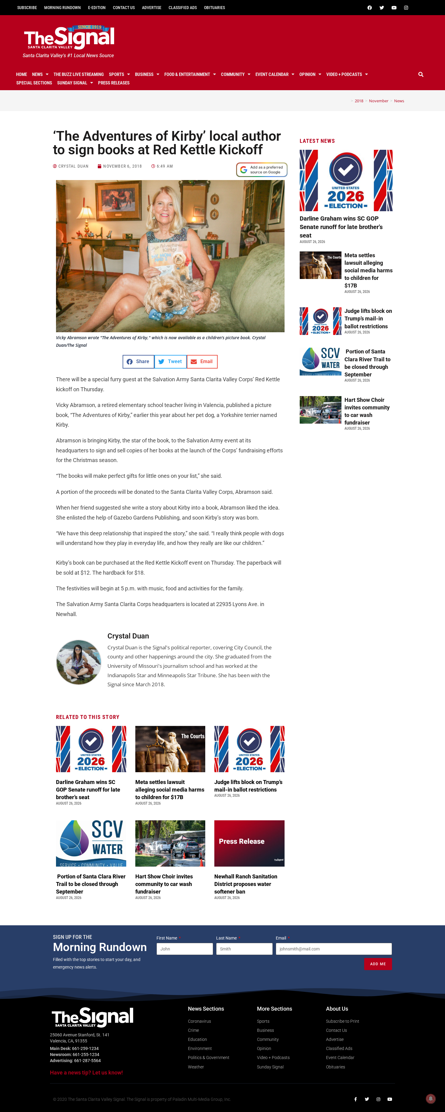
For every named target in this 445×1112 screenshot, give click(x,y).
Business (144, 74)
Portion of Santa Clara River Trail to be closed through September (91, 884)
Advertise (151, 7)
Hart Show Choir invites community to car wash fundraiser (164, 884)
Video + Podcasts (344, 74)
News (37, 74)
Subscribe (27, 7)
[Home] (347, 100)
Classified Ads (183, 7)
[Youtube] (393, 7)
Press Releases (114, 83)
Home (21, 74)
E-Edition (97, 7)
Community (233, 74)
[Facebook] (369, 7)
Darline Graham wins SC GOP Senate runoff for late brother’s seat (88, 789)
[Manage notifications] (431, 1099)
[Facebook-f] (355, 1099)
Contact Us (124, 7)
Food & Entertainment (187, 74)
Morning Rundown (62, 7)
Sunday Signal (72, 83)
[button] (421, 74)
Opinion (307, 74)
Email (281, 938)
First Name (167, 938)
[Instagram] (405, 7)
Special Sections (34, 83)
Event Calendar (271, 74)
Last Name (227, 938)
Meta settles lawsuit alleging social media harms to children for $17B (169, 789)
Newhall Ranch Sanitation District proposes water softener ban (245, 884)
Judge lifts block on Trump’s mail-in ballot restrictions (368, 318)
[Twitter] (381, 7)
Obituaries (214, 7)
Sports (116, 74)
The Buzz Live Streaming (79, 74)
